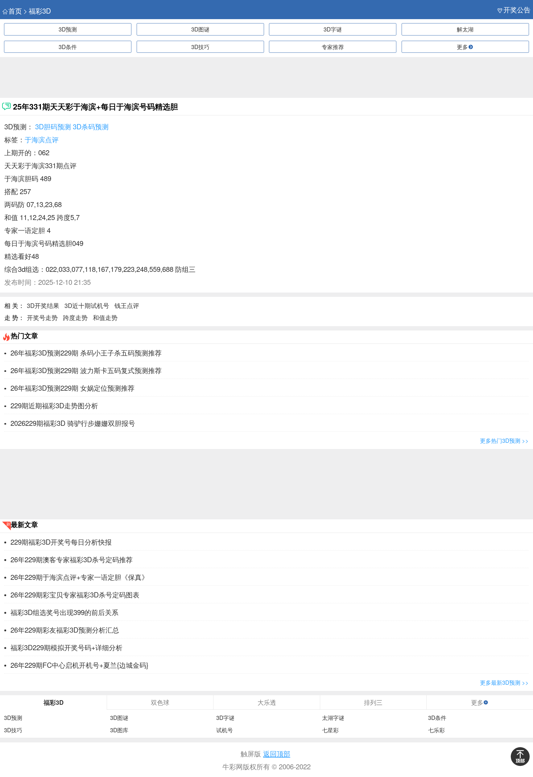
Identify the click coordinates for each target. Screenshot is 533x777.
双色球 (160, 702)
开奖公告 (517, 9)
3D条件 (68, 47)
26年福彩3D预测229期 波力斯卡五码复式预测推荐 (86, 370)
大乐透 (267, 702)
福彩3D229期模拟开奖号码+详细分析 (66, 647)
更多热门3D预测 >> (504, 440)
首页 (15, 11)
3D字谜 (333, 29)
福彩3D (40, 11)
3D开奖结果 (43, 305)
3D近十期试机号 (86, 305)
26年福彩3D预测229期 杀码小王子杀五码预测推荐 (86, 352)
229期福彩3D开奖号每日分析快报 (61, 541)
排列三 (373, 702)
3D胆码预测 (53, 126)
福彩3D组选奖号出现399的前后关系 (64, 612)
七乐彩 (436, 730)
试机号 (224, 730)
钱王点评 (126, 305)
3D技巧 (200, 47)
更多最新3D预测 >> (504, 682)
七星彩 (330, 730)
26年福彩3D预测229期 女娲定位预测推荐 (72, 388)
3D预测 (68, 29)
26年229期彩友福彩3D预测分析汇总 (64, 629)
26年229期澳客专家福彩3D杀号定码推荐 (71, 559)
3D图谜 (200, 29)
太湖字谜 (333, 717)
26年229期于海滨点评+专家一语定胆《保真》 (79, 577)
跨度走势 (75, 317)
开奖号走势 (42, 317)
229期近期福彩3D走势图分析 (54, 405)
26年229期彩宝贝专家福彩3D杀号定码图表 (74, 594)
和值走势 (105, 317)
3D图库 (119, 730)
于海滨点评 (42, 139)
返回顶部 (276, 753)
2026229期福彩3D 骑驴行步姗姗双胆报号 (72, 423)
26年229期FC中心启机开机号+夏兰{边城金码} (79, 665)
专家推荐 (333, 47)
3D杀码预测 (91, 126)
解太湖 (465, 29)
